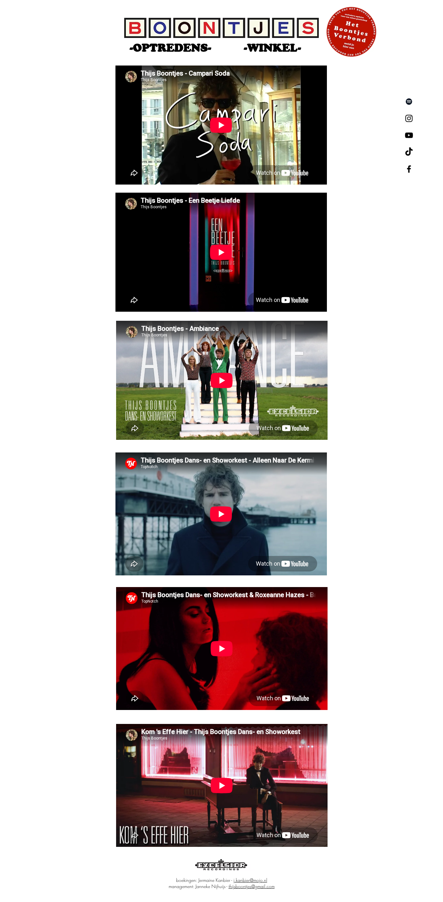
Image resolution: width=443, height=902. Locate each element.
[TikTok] (409, 152)
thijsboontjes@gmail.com (252, 886)
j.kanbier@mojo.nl (250, 880)
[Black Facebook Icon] (409, 169)
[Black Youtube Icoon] (409, 135)
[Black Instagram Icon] (409, 118)
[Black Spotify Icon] (409, 101)
